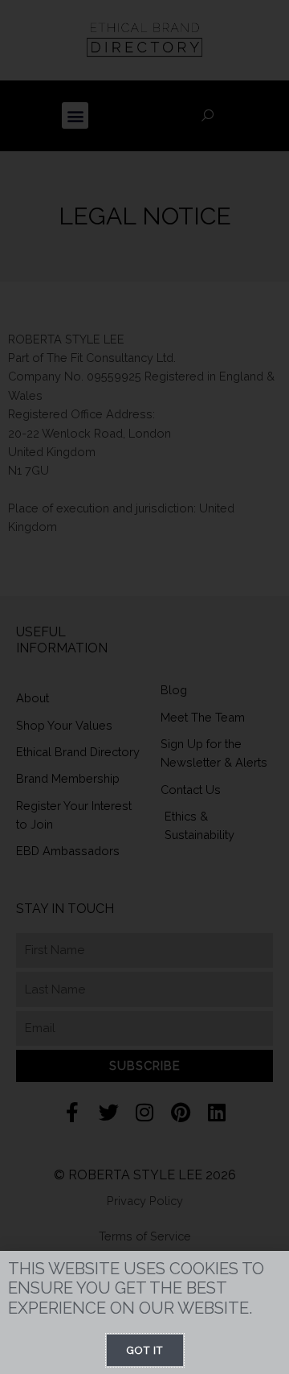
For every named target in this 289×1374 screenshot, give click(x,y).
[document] (144, 687)
